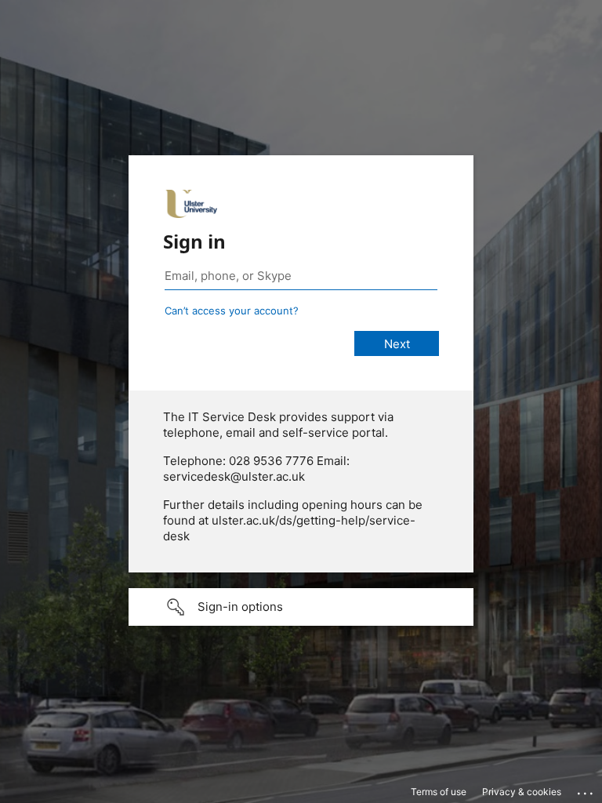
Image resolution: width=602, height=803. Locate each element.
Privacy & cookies (521, 792)
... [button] (586, 790)
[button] (301, 607)
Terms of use (438, 792)
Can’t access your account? (232, 310)
